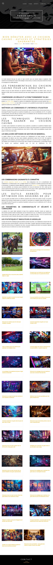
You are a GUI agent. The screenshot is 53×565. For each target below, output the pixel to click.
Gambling (43, 3)
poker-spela (20, 43)
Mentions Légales (26, 562)
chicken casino (10, 101)
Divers (49, 3)
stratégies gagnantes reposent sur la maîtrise (15, 182)
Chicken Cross (36, 185)
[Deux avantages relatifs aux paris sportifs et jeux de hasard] (12, 241)
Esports (36, 3)
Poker (30, 3)
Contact (26, 561)
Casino (25, 3)
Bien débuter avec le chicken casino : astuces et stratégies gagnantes (26, 39)
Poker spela (26, 15)
